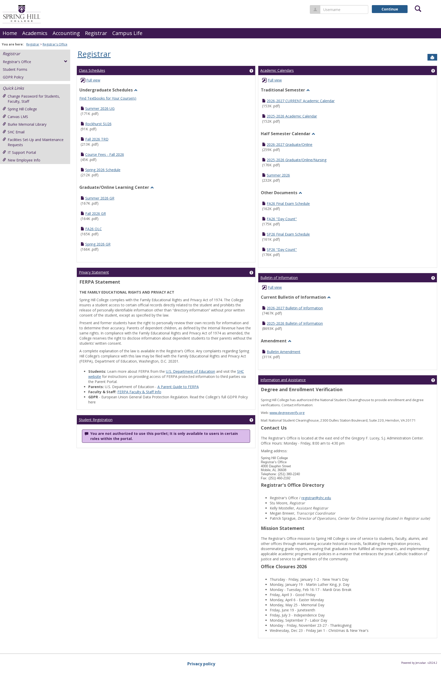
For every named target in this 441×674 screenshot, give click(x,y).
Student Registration (96, 419)
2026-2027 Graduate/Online (289, 144)
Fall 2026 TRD (96, 139)
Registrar (96, 33)
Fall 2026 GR (95, 213)
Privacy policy (201, 664)
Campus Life (127, 33)
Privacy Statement (94, 272)
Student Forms (15, 69)
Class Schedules (92, 70)
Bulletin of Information (279, 277)
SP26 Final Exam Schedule (288, 234)
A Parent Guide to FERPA (178, 386)
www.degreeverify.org (287, 412)
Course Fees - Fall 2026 (104, 154)
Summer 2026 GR (99, 198)
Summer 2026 (278, 175)
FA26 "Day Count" (282, 218)
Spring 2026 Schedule (102, 169)
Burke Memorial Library (27, 124)
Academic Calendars (277, 70)
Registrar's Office (55, 44)
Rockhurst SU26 (98, 123)
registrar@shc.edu (316, 497)
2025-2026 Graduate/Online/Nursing (296, 159)
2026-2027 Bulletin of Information (295, 308)
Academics (34, 33)
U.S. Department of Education (190, 371)
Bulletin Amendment (283, 351)
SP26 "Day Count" (282, 249)
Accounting (66, 33)
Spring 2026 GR (98, 244)
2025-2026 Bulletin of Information (295, 323)
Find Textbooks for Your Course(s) (107, 98)
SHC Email (16, 132)
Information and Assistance (283, 379)
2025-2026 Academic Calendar (292, 116)
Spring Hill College (22, 109)
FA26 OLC (93, 228)
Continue (390, 9)
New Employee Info (24, 160)
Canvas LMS (18, 116)
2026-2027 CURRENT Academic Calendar (301, 100)
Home (10, 33)
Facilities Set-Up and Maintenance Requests (36, 142)
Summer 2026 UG (100, 108)
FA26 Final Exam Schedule (288, 203)
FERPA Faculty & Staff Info (139, 391)
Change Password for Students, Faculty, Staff (34, 99)
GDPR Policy (13, 77)
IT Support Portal (22, 152)
